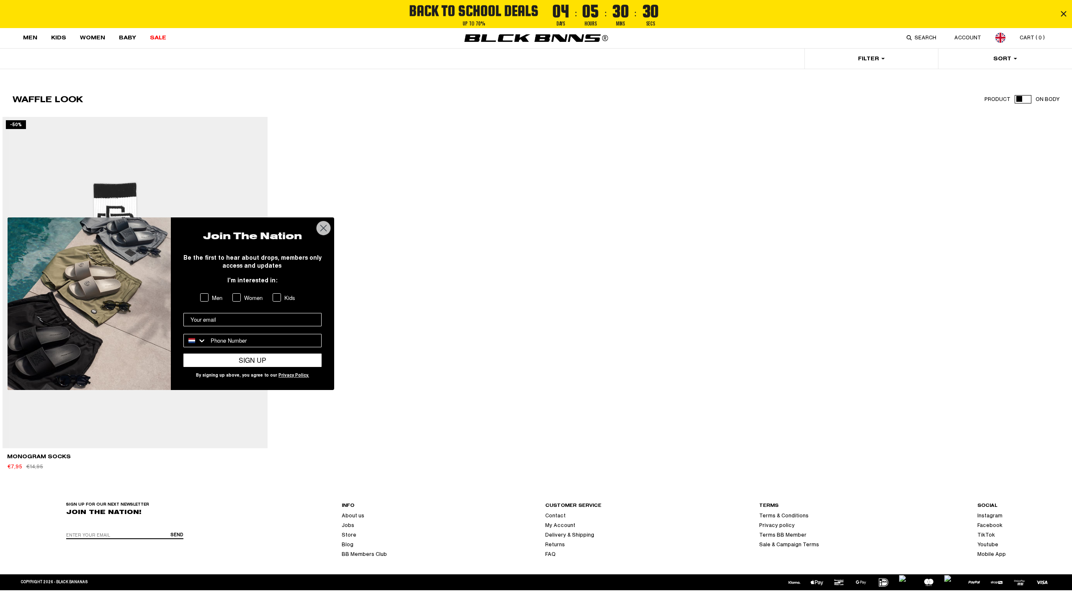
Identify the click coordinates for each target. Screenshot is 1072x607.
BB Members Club (364, 554)
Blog (347, 545)
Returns (555, 545)
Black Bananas (72, 582)
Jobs (348, 525)
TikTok (986, 535)
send (176, 534)
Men (30, 37)
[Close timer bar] (1063, 13)
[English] (1000, 37)
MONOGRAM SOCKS (39, 456)
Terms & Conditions (784, 516)
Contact (555, 516)
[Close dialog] (323, 228)
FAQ (550, 554)
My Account (560, 525)
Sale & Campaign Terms (789, 545)
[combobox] (927, 37)
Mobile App (991, 554)
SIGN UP (252, 360)
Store (349, 535)
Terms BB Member (783, 535)
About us (353, 516)
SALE (158, 37)
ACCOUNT (967, 38)
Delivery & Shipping (569, 535)
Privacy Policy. (293, 376)
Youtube (987, 545)
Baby (127, 37)
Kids (58, 37)
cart (1032, 38)
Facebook (989, 525)
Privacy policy (777, 525)
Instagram (989, 516)
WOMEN (92, 37)
